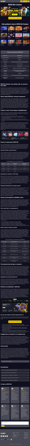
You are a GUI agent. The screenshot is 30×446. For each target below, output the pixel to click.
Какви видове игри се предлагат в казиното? (9, 375)
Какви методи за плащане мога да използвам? (9, 377)
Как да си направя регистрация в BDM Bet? (9, 370)
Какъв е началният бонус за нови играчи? (9, 372)
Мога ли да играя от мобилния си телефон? (9, 380)
